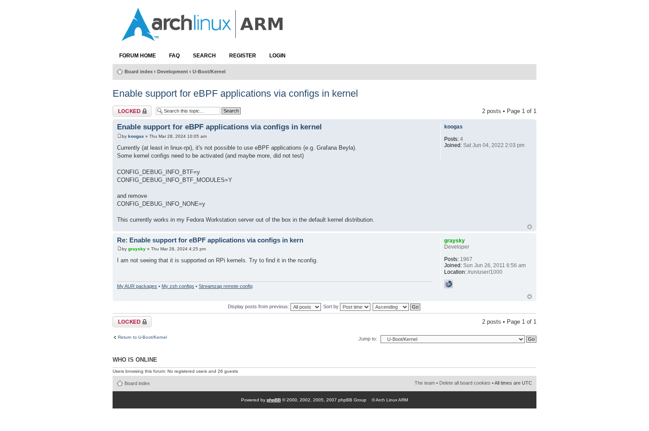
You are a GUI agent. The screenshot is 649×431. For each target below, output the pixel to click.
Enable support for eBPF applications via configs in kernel (235, 93)
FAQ (174, 56)
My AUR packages (137, 286)
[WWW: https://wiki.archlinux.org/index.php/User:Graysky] (448, 284)
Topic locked (129, 109)
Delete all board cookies (465, 383)
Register (242, 56)
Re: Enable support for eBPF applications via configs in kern (210, 240)
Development (172, 71)
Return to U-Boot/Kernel (142, 337)
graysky (137, 248)
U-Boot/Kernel (209, 71)
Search (204, 56)
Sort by (331, 306)
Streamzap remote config (226, 286)
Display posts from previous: (259, 306)
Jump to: (367, 338)
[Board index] (203, 36)
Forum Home (137, 56)
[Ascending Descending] (397, 306)
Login (277, 56)
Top (529, 226)
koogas (136, 136)
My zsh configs (178, 286)
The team (425, 383)
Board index (139, 71)
